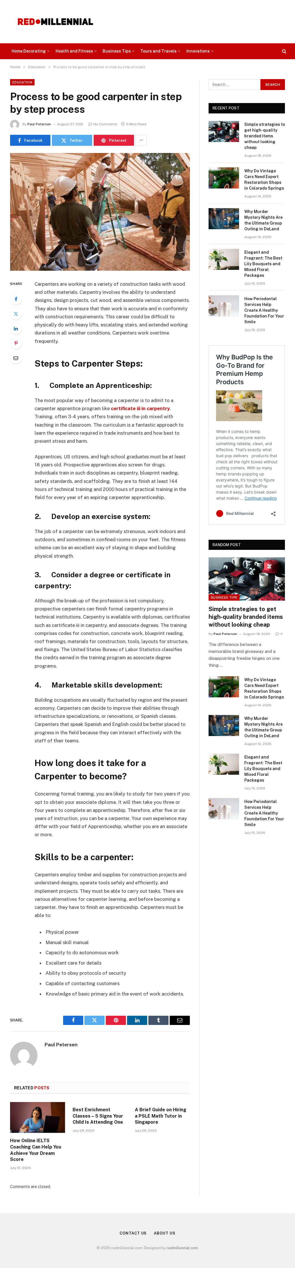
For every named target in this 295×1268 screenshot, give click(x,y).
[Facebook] (16, 299)
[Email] (16, 358)
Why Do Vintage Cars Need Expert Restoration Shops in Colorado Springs (264, 180)
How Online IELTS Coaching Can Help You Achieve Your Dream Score (35, 1150)
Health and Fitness (74, 51)
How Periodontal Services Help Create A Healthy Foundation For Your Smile (264, 310)
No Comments (105, 124)
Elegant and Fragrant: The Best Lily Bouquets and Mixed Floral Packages (263, 264)
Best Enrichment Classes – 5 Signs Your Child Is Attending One (98, 1116)
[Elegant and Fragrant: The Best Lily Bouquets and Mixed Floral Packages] (224, 259)
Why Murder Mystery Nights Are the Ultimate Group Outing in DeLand (263, 220)
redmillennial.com (182, 1248)
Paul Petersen (39, 124)
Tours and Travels (158, 51)
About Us (164, 1233)
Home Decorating (29, 51)
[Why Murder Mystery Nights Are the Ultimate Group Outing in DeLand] (224, 218)
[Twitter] (16, 314)
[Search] (283, 51)
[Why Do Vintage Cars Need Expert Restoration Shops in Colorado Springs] (224, 177)
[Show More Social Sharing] (141, 140)
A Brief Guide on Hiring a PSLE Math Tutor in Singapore (160, 1116)
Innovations (198, 51)
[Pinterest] (16, 343)
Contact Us (133, 1233)
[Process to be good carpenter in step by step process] (100, 212)
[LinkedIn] (16, 328)
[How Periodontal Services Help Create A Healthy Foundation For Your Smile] (224, 305)
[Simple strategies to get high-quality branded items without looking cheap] (224, 131)
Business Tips (117, 51)
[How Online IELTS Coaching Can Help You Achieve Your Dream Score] (37, 1117)
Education (22, 82)
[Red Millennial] (55, 21)
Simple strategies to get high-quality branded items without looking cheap (264, 136)
